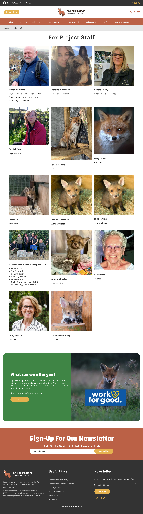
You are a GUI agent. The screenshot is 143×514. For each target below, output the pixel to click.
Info (106, 22)
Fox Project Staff (16, 28)
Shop (11, 22)
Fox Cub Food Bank (57, 491)
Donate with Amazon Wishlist (61, 483)
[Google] (139, 3)
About (23, 22)
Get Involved (74, 22)
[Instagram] (135, 3)
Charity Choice (55, 487)
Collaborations (92, 22)
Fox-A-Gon (53, 499)
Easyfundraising (56, 495)
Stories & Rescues (122, 22)
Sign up (102, 491)
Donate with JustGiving (58, 480)
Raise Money (37, 22)
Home (5, 28)
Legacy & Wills (55, 22)
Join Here (20, 399)
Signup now (104, 451)
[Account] (134, 12)
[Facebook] (132, 3)
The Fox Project (77, 506)
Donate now (11, 12)
